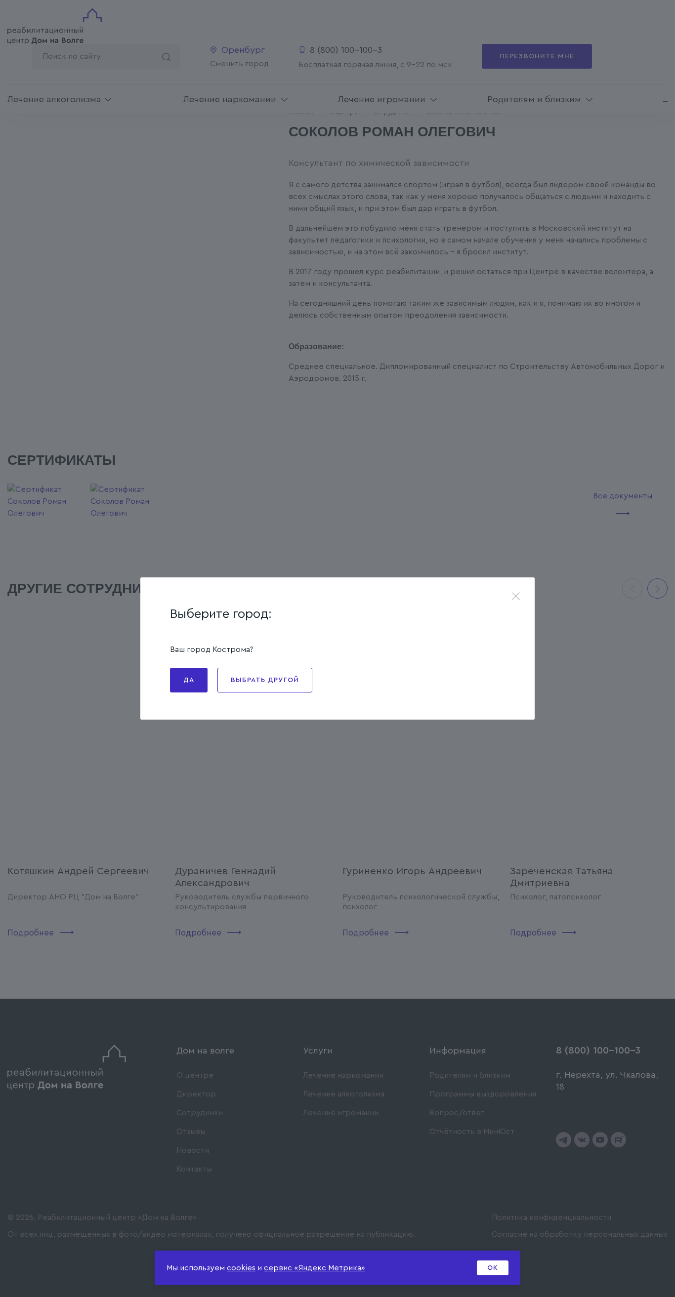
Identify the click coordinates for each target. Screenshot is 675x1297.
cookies (241, 1268)
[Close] (516, 597)
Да (188, 680)
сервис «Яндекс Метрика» (314, 1268)
